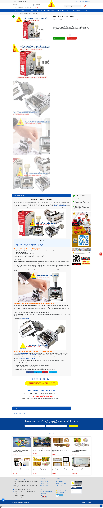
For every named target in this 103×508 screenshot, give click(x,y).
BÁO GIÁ (68, 10)
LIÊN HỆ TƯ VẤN (73, 425)
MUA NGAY (73, 38)
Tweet (38, 372)
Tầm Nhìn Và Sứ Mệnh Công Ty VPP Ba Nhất (41, 450)
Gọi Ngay (36, 7)
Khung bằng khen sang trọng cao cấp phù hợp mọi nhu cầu (60, 470)
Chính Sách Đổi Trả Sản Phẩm (46, 485)
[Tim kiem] (78, 6)
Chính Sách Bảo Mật (44, 481)
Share (30, 372)
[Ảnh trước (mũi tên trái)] (0, 506)
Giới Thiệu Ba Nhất (59, 481)
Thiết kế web (84, 502)
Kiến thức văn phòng (77, 10)
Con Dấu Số (26, 13)
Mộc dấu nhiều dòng (24, 318)
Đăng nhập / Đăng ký (86, 1)
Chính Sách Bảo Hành (44, 483)
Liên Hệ (86, 10)
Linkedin (54, 372)
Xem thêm (15, 454)
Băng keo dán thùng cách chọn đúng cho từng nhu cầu (41, 470)
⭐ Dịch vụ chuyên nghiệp (61, 490)
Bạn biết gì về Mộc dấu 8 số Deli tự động (23, 243)
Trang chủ (15, 13)
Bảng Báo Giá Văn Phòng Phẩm (46, 491)
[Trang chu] (77, 1)
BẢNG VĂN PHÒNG (51, 10)
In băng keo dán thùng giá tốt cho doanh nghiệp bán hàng (80, 451)
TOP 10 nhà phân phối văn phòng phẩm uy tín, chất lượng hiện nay (21, 451)
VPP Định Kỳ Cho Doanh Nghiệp (22, 10)
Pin (46, 372)
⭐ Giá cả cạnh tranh (60, 492)
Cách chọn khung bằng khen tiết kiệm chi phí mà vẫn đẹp (21, 470)
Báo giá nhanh (43, 493)
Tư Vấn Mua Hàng (59, 485)
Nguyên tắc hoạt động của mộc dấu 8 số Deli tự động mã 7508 (28, 244)
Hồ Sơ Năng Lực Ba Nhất (61, 483)
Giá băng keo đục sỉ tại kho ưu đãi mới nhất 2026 (60, 451)
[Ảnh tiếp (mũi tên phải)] (1, 506)
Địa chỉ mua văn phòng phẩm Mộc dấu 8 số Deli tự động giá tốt (28, 245)
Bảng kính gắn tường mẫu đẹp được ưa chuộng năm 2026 (80, 470)
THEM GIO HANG (60, 38)
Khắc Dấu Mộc (60, 10)
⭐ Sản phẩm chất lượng (60, 487)
